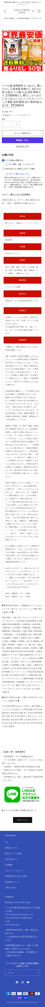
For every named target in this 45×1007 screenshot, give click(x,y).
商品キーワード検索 (13, 853)
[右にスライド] (28, 81)
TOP (6, 842)
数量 (3, 119)
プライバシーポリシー (14, 870)
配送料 (7, 115)
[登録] (37, 973)
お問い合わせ (10, 887)
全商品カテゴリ (11, 848)
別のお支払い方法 (22, 146)
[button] (5, 11)
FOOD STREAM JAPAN (18, 1002)
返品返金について (12, 882)
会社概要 (8, 865)
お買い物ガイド (11, 859)
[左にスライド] (17, 81)
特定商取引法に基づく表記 (16, 876)
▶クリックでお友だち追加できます (17, 810)
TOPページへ (22, 820)
